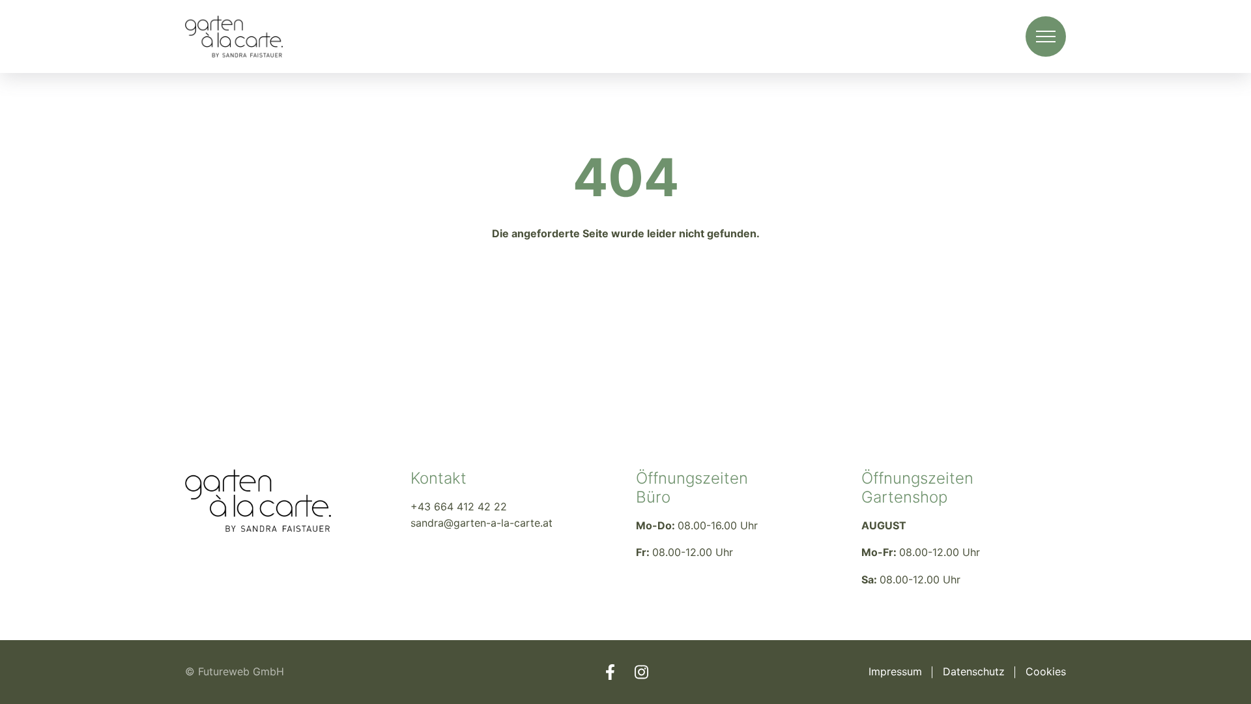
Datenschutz (974, 671)
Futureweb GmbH (241, 671)
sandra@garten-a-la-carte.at (481, 522)
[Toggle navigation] (1046, 36)
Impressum (895, 671)
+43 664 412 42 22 (458, 506)
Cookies (1046, 671)
